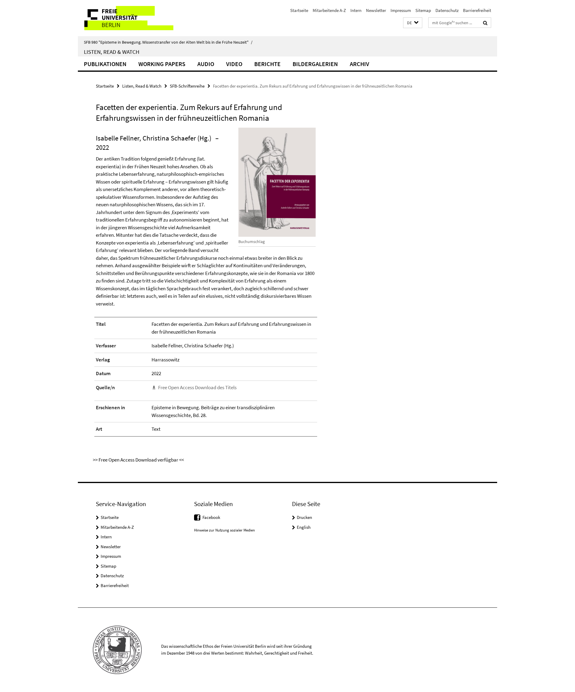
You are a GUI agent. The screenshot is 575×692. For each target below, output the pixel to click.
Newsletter (376, 10)
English (304, 527)
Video (234, 64)
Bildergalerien (315, 64)
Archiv (359, 64)
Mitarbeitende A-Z (329, 10)
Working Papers (161, 64)
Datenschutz (447, 10)
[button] (412, 22)
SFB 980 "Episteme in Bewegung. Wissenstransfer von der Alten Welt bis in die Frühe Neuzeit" (168, 42)
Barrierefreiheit (477, 10)
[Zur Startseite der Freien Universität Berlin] (128, 18)
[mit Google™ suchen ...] (485, 23)
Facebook (211, 517)
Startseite (299, 10)
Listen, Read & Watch (111, 51)
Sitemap (423, 10)
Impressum (401, 10)
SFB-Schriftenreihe (187, 86)
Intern (355, 10)
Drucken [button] (304, 517)
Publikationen (105, 64)
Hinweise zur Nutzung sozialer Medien (224, 530)
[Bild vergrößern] (277, 182)
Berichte (267, 64)
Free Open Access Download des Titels (197, 387)
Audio (205, 64)
